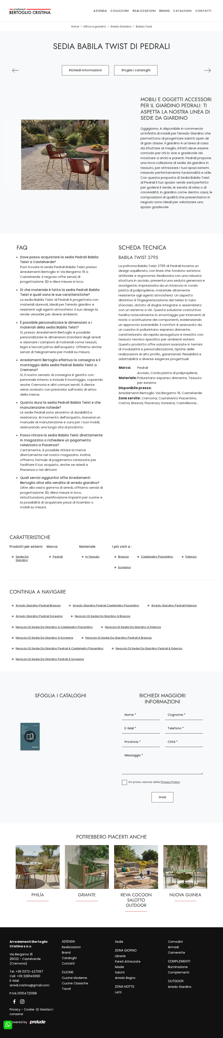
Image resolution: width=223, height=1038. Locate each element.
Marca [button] (52, 546)
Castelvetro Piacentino (157, 557)
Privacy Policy (170, 782)
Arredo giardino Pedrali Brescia (38, 605)
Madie (119, 967)
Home (75, 26)
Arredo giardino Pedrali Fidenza (174, 605)
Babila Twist (144, 26)
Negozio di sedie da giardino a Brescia (102, 616)
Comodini (175, 941)
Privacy (15, 1009)
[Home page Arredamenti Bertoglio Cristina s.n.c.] (30, 10)
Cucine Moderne (74, 978)
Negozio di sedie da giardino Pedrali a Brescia (118, 638)
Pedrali (58, 557)
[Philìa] (15, 70)
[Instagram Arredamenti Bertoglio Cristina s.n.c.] (20, 1001)
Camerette (176, 952)
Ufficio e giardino (94, 26)
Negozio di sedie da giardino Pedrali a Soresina (50, 659)
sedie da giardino (22, 558)
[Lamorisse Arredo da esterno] (207, 70)
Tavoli (66, 989)
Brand (164, 11)
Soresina (124, 567)
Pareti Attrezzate (127, 961)
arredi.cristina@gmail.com (29, 985)
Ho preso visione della (154, 782)
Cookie (29, 1009)
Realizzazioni (144, 11)
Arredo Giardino (121, 26)
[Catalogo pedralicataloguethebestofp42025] (30, 736)
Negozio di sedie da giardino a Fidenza (133, 627)
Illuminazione (178, 967)
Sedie (119, 941)
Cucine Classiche (75, 983)
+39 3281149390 (28, 976)
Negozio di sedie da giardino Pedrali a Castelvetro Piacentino (59, 648)
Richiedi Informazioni (85, 70)
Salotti (120, 972)
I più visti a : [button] (122, 546)
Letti (118, 992)
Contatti (203, 11)
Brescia (123, 557)
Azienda (100, 11)
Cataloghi (182, 11)
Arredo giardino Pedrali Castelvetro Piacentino (106, 605)
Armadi (173, 947)
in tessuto (92, 557)
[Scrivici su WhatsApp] (7, 1025)
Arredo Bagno (125, 978)
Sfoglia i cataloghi (135, 70)
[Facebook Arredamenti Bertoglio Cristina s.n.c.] (13, 1001)
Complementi (178, 972)
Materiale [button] (87, 546)
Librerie (120, 956)
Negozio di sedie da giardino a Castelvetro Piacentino (54, 627)
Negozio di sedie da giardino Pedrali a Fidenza (149, 648)
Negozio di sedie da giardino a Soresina (44, 638)
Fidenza (190, 557)
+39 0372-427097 (29, 971)
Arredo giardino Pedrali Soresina (39, 616)
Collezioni (119, 11)
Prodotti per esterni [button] (26, 546)
